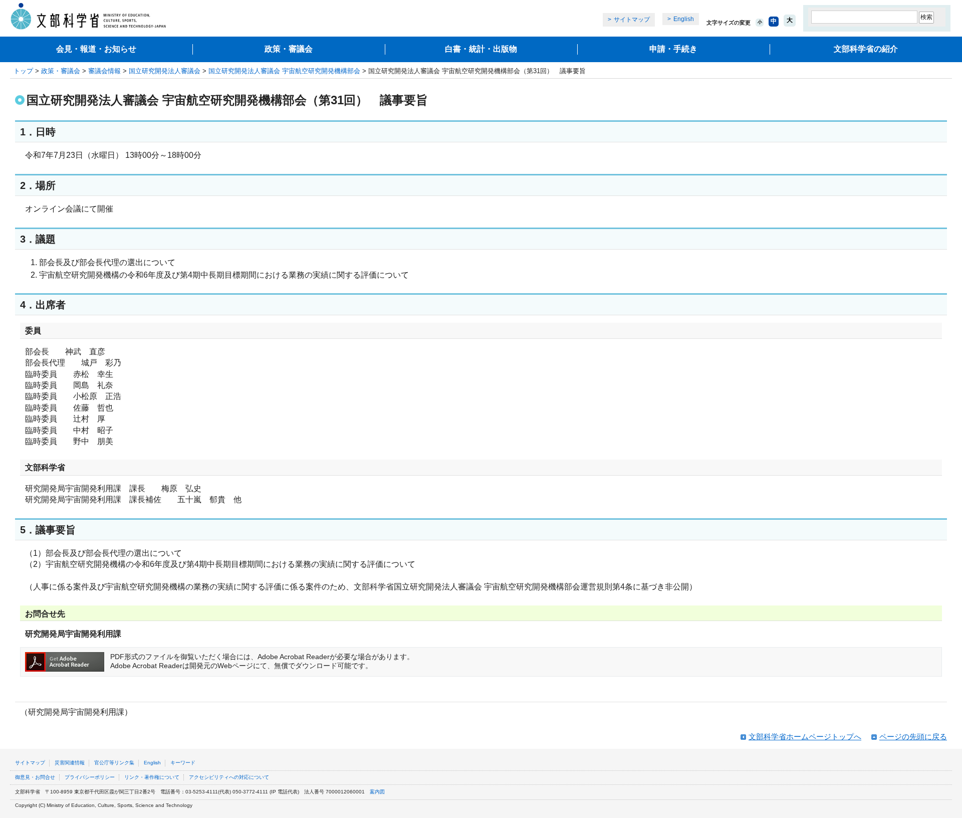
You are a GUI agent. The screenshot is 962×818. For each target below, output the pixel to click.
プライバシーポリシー (90, 777)
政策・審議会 (289, 49)
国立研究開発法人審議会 (164, 71)
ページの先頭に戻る (913, 736)
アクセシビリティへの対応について (229, 777)
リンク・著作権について (151, 777)
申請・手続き (673, 49)
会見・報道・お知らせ (96, 49)
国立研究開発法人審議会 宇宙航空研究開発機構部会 (284, 71)
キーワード (182, 762)
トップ (23, 71)
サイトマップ (632, 19)
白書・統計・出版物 (481, 49)
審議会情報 (104, 71)
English (683, 19)
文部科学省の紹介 (866, 49)
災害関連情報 (70, 762)
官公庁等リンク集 (114, 762)
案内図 (377, 791)
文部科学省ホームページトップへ (805, 736)
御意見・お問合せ (35, 777)
